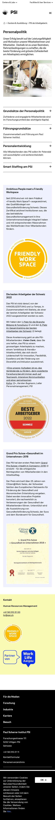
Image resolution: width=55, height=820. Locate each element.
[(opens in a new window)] (27, 633)
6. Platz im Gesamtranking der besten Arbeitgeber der (26, 328)
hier (9, 811)
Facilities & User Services (40, 2)
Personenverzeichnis (14, 762)
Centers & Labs (8, 2)
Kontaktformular (11, 757)
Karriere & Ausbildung (17, 23)
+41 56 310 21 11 (11, 752)
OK (42, 780)
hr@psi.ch (8, 615)
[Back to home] (9, 12)
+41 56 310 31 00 (11, 612)
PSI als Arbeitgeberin (38, 23)
